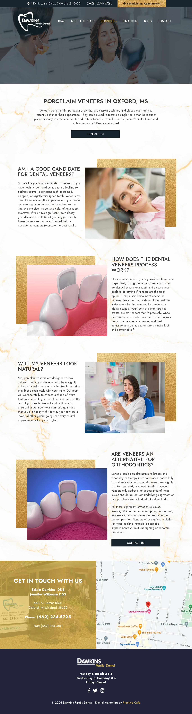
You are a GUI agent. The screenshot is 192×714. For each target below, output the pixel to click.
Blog (148, 21)
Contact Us (95, 134)
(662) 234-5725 (99, 3)
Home (61, 21)
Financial (130, 21)
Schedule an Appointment (143, 3)
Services (107, 21)
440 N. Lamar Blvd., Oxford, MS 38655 (55, 4)
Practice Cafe (131, 703)
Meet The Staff (83, 21)
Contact (164, 21)
